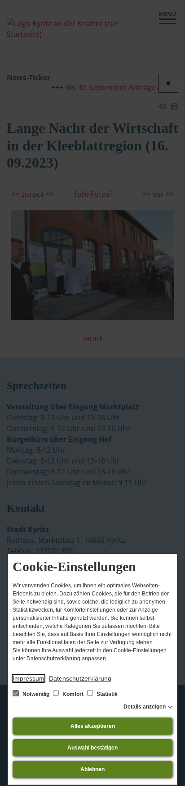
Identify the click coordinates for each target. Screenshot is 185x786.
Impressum (28, 678)
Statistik (106, 694)
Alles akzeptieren (92, 726)
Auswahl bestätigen (92, 748)
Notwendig (36, 694)
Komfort (73, 694)
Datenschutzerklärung (80, 678)
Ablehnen (92, 769)
